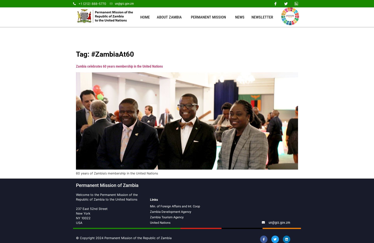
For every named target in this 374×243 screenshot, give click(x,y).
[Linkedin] (286, 239)
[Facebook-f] (263, 239)
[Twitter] (275, 239)
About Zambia (169, 17)
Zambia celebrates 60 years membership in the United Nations (119, 66)
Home (145, 17)
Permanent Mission (208, 17)
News (239, 17)
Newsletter (262, 17)
